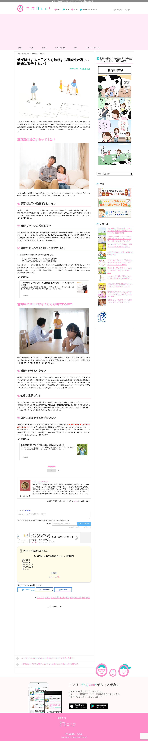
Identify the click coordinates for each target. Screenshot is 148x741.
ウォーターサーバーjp (67, 726)
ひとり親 (77, 598)
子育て (44, 48)
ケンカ (62, 598)
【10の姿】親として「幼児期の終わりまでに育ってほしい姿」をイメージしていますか (119, 262)
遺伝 (52, 598)
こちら (76, 501)
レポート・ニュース (93, 48)
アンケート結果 (54, 577)
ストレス (40, 598)
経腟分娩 (27, 560)
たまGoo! (71, 737)
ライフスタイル (60, 48)
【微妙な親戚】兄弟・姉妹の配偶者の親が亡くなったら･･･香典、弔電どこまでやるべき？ (119, 239)
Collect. (62, 722)
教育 (75, 48)
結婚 (88, 598)
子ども (47, 598)
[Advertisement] (74, 29)
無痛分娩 (27, 562)
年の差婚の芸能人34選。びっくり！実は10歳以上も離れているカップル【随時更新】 (119, 231)
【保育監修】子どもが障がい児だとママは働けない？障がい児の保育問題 (49, 664)
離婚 (71, 598)
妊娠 (19, 48)
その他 (26, 569)
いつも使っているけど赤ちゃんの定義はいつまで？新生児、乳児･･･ (47, 658)
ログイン (128, 10)
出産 (31, 48)
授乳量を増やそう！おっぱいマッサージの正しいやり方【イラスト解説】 (119, 294)
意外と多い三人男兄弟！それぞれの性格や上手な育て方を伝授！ (119, 270)
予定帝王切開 (28, 564)
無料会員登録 (118, 10)
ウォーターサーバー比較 (68, 724)
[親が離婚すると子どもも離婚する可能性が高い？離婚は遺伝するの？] (63, 589)
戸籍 (57, 598)
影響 (83, 598)
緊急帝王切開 (28, 567)
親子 (67, 598)
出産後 (83, 69)
